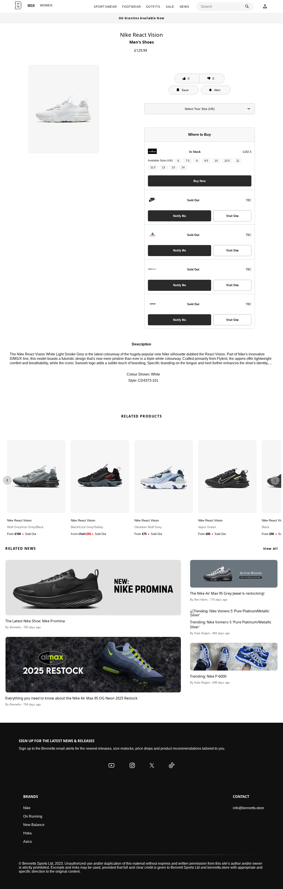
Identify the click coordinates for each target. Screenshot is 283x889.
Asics (27, 841)
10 (216, 160)
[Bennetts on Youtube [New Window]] (111, 770)
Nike (27, 808)
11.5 (152, 167)
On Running (32, 816)
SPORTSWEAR (105, 6)
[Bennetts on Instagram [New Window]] (132, 770)
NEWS (184, 6)
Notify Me (179, 216)
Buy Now (199, 181)
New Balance (33, 825)
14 (183, 167)
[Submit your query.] (247, 6)
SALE (170, 6)
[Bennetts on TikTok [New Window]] (171, 770)
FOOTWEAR (131, 6)
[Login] (265, 8)
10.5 (227, 160)
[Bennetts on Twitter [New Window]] (152, 770)
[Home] (18, 5)
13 (173, 167)
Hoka (27, 833)
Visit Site (232, 216)
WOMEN (46, 5)
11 (237, 160)
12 (163, 167)
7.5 (187, 160)
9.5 (206, 160)
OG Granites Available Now (141, 18)
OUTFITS (153, 6)
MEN (31, 5)
